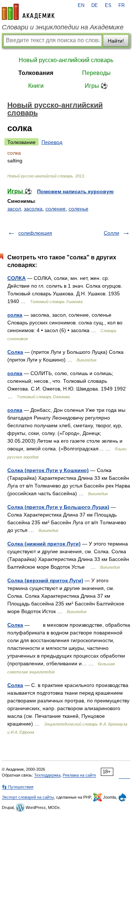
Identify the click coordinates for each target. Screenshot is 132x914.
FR (121, 5)
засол (14, 209)
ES (108, 5)
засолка (33, 209)
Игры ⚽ (96, 86)
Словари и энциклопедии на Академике (63, 27)
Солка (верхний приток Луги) (45, 580)
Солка (15, 352)
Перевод (51, 142)
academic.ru (28, 12)
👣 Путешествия (17, 787)
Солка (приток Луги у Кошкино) (48, 470)
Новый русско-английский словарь (66, 60)
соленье (78, 209)
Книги (36, 86)
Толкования (35, 73)
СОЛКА (16, 278)
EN (81, 5)
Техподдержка (47, 775)
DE (94, 5)
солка (14, 315)
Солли (111, 233)
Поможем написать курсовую (75, 191)
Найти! (116, 41)
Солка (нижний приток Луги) (44, 544)
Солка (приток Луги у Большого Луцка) (58, 507)
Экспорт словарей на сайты (28, 797)
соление (55, 209)
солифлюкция (35, 233)
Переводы (96, 73)
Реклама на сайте (79, 775)
